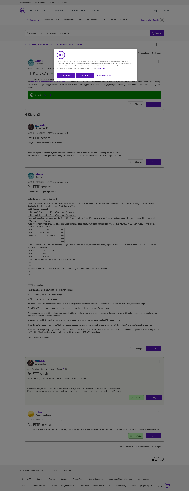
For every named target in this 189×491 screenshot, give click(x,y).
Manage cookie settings (104, 75)
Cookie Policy (101, 68)
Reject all (85, 75)
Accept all (66, 75)
